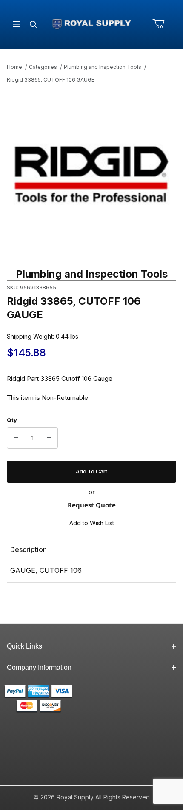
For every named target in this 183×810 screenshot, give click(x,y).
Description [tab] (28, 549)
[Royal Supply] (92, 23)
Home (14, 67)
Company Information (39, 667)
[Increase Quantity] (48, 438)
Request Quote (92, 505)
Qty (12, 419)
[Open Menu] (16, 24)
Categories (43, 67)
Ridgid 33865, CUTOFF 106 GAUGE (50, 79)
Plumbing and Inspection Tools (102, 67)
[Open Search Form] (33, 24)
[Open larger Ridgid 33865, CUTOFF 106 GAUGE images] (91, 174)
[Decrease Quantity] (15, 438)
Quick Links (24, 646)
